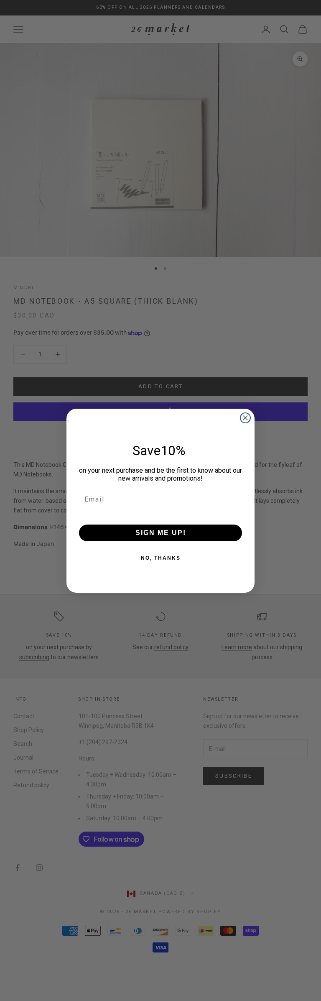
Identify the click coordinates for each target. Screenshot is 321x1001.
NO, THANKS (161, 558)
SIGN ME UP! (160, 532)
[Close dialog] (245, 418)
